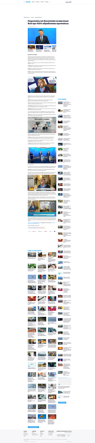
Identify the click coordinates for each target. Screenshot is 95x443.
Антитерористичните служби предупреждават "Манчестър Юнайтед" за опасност (67, 302)
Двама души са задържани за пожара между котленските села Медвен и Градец (31, 421)
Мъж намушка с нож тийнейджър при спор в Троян (67, 144)
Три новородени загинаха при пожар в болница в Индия (66, 134)
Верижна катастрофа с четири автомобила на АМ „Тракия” (42, 401)
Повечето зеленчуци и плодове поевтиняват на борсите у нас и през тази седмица (42, 421)
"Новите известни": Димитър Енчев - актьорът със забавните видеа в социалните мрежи (64, 387)
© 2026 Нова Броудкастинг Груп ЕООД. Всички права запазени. (30, 441)
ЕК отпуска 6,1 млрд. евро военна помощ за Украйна (67, 360)
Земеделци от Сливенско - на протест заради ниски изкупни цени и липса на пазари (52, 358)
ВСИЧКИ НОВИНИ (62, 402)
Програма (37, 1)
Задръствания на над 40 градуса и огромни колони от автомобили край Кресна (42, 390)
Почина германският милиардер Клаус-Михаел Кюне (66, 122)
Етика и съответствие (64, 439)
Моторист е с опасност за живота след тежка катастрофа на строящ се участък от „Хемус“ (42, 292)
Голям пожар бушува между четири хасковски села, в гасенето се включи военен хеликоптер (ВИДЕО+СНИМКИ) (51, 421)
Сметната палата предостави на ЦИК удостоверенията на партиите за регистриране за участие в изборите (31, 335)
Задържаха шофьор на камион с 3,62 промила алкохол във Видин (67, 189)
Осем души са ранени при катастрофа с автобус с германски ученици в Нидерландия (67, 173)
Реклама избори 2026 (28, 439)
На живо (46, 1)
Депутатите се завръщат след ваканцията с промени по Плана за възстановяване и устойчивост (31, 379)
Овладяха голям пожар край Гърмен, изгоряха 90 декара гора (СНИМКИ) (32, 411)
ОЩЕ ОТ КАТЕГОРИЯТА (33, 427)
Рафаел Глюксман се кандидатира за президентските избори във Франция (66, 308)
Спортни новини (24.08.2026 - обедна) (66, 262)
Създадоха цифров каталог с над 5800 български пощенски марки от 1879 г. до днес (32, 312)
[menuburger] (24, 1)
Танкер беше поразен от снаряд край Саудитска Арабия (66, 139)
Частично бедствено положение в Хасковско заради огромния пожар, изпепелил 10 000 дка (42, 358)
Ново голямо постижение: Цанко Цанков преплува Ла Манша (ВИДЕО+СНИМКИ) (42, 334)
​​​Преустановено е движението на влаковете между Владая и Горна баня (41, 411)
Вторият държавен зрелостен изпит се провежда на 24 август (42, 378)
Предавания (41, 433)
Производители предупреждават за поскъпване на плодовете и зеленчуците (51, 313)
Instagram (38, 222)
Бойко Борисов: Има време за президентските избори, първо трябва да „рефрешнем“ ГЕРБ (42, 313)
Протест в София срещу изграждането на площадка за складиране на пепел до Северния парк (52, 379)
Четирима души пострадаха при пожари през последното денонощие (42, 346)
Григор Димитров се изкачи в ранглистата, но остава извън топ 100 (67, 161)
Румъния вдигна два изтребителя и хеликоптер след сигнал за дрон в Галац (67, 314)
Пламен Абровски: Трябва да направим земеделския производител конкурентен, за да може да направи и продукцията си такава (32, 347)
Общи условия (48, 439)
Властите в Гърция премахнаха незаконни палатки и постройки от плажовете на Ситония (67, 228)
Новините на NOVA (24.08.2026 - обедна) (66, 277)
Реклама (24, 439)
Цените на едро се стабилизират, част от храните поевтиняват (52, 281)
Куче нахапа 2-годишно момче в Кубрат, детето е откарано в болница (41, 258)
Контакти (45, 439)
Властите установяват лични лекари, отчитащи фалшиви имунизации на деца (32, 390)
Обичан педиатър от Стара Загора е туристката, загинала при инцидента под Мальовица (52, 391)
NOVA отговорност (51, 432)
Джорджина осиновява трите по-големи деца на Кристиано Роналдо (67, 296)
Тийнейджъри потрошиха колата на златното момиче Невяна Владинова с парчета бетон (31, 359)
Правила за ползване (59, 439)
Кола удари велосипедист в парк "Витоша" (31, 401)
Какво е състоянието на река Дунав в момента (32, 258)
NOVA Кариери (50, 433)
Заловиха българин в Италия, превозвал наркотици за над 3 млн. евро (67, 179)
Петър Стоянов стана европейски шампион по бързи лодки (67, 343)
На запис (42, 1)
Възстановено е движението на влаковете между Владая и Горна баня (41, 323)
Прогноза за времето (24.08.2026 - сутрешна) (32, 368)
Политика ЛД (55, 439)
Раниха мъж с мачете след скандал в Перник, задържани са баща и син (42, 303)
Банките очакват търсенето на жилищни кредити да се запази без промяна (42, 270)
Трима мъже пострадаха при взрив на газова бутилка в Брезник (31, 303)
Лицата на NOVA (34, 433)
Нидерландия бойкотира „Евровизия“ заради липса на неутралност (67, 257)
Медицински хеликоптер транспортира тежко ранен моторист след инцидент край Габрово (52, 411)
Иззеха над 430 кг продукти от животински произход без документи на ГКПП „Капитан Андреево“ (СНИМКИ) (52, 259)
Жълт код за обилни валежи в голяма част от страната (51, 368)
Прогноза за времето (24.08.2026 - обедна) (67, 273)
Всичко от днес (26, 433)
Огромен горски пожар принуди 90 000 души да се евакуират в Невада (67, 355)
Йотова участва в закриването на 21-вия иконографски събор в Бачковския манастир (51, 401)
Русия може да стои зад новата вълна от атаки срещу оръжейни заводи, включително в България (67, 349)
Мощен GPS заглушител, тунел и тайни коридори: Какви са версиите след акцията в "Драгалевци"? (52, 346)
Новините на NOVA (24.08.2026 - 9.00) (66, 396)
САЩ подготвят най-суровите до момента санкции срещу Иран (67, 184)
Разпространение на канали (33, 439)
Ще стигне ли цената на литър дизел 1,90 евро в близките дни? (52, 334)
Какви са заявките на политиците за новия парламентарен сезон (52, 302)
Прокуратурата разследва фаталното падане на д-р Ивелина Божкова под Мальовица (32, 281)
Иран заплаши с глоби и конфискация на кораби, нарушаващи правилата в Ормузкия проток (67, 234)
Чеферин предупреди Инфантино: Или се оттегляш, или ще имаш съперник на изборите (67, 116)
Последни (25, 432)
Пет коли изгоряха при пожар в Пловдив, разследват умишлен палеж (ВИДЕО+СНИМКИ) (32, 292)
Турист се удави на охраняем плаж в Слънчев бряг (52, 323)
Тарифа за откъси (39, 439)
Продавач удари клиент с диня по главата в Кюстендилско (32, 270)
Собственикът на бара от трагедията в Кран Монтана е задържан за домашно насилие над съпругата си (67, 320)
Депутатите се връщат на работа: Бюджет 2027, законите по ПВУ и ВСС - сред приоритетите (42, 282)
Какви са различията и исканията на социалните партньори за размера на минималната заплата (32, 324)
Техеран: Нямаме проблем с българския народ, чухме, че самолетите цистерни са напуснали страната (67, 104)
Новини (33, 1)
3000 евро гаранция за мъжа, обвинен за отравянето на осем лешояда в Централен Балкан (51, 293)
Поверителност (52, 439)
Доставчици (42, 439)
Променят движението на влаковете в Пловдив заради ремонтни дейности (42, 369)
